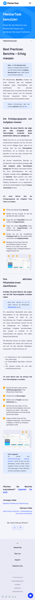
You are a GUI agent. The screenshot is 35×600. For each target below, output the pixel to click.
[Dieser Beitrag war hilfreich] (14, 528)
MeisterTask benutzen (10, 41)
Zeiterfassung (12, 307)
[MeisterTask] (17, 543)
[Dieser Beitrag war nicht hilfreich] (20, 528)
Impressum (17, 584)
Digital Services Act (17, 591)
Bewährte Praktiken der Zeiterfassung (15, 503)
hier (26, 106)
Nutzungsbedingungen (18, 581)
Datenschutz (17, 588)
